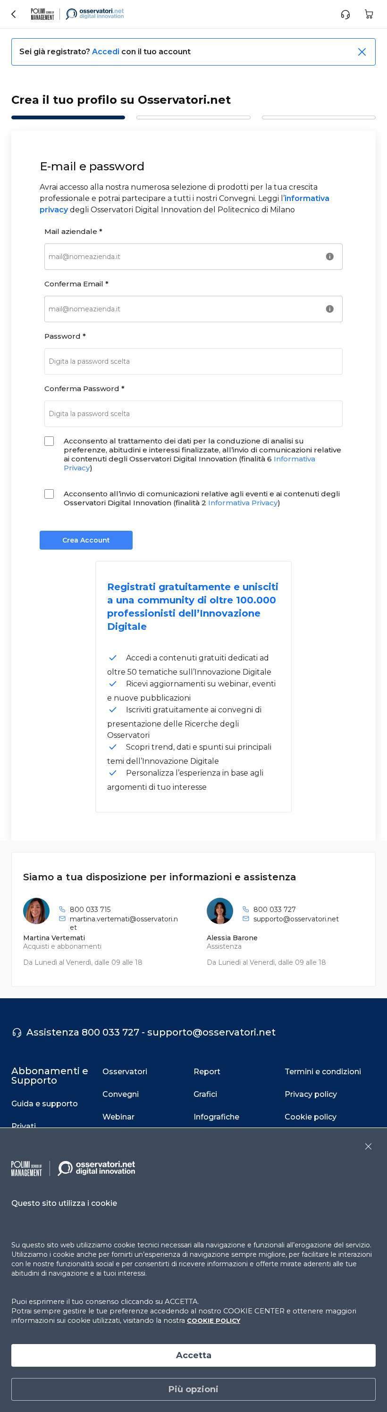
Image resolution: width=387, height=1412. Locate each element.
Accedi (106, 51)
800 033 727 (274, 909)
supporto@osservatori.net (296, 919)
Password (65, 336)
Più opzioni (193, 1389)
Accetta (193, 1355)
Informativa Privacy (243, 502)
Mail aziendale (73, 231)
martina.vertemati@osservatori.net (124, 923)
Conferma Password (84, 388)
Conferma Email (76, 283)
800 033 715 (90, 909)
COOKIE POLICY (213, 1320)
